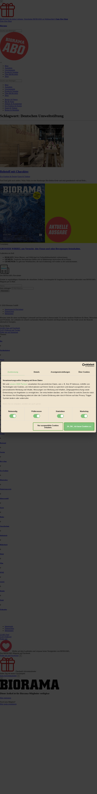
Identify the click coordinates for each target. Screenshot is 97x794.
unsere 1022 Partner (18, 384)
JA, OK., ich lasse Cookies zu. (79, 427)
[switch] (36, 416)
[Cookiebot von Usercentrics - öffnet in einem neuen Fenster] (84, 365)
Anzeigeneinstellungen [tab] (60, 372)
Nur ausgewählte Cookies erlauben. (48, 426)
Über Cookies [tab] (84, 372)
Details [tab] (37, 372)
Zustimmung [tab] (13, 372)
